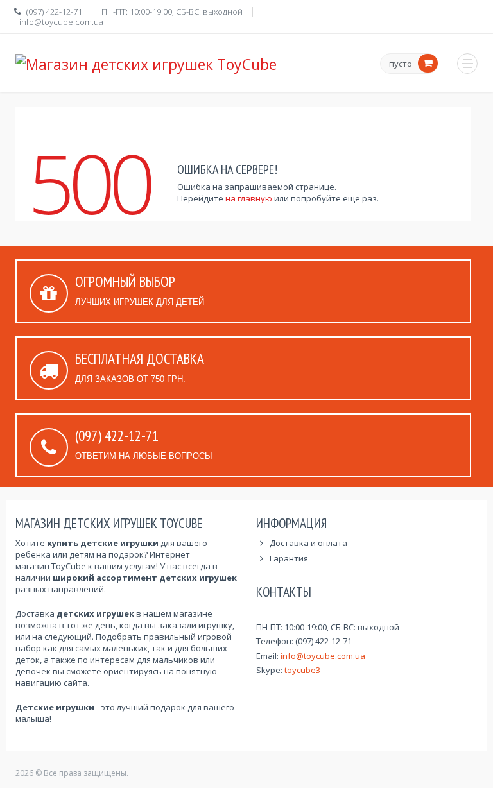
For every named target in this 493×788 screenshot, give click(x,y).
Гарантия (289, 558)
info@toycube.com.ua (61, 22)
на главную (248, 198)
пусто (400, 64)
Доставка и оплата (308, 543)
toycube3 (302, 670)
